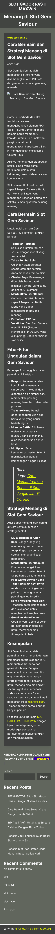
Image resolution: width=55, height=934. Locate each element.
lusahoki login (36, 701)
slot (6, 877)
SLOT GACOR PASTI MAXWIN (33, 929)
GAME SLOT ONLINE (17, 38)
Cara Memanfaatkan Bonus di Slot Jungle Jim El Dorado (30, 488)
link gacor (9, 909)
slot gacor (10, 901)
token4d (9, 885)
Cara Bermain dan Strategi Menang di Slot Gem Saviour (27, 51)
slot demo (10, 893)
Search (8, 771)
